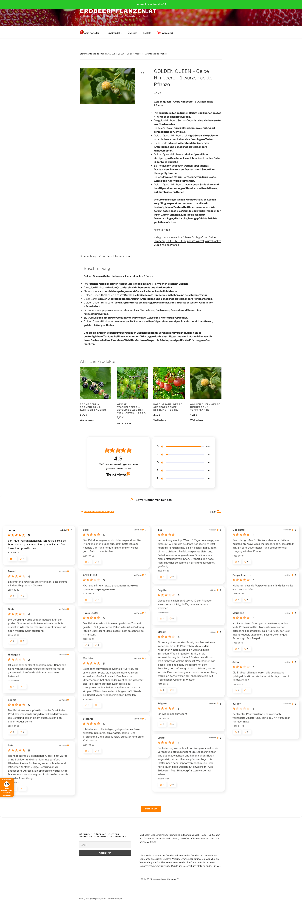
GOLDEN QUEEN (176, 241)
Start (82, 53)
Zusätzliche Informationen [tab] (114, 256)
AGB (81, 898)
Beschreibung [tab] (88, 256)
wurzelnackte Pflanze (96, 53)
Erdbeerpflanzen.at (118, 11)
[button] (143, 73)
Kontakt (147, 33)
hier (218, 866)
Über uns (132, 33)
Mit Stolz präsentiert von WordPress (104, 898)
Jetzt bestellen (91, 33)
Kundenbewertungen (118, 464)
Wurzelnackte (213, 241)
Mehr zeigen (151, 809)
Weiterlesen (87, 420)
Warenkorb (167, 33)
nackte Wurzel (195, 241)
